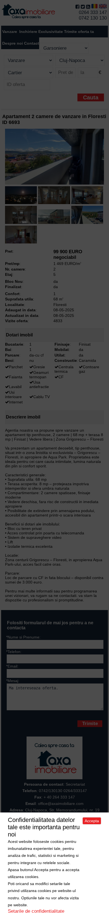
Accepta (92, 821)
